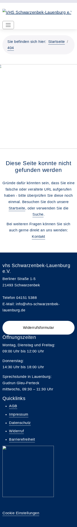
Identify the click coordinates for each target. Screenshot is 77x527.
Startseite (56, 42)
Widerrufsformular (38, 328)
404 (10, 48)
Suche (38, 214)
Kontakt (38, 236)
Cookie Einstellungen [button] (20, 513)
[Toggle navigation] (8, 25)
